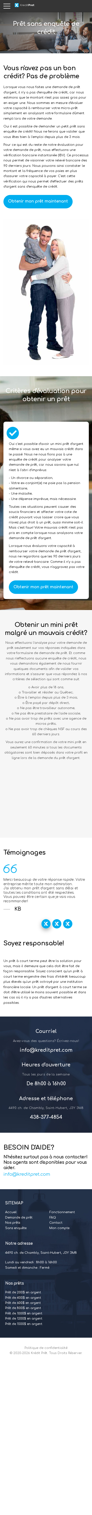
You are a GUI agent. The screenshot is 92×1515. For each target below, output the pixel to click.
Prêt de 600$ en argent (23, 1303)
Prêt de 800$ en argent (23, 1308)
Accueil (11, 1212)
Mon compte (59, 1228)
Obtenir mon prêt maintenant (38, 201)
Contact (55, 1222)
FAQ (52, 1217)
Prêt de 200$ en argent (23, 1292)
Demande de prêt (18, 1217)
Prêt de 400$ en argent (23, 1298)
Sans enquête (15, 1228)
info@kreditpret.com (46, 1050)
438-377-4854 (46, 1117)
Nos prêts (12, 1222)
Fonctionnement (62, 1212)
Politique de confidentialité (46, 1348)
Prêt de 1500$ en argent (23, 1324)
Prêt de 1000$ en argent (23, 1313)
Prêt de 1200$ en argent (23, 1318)
